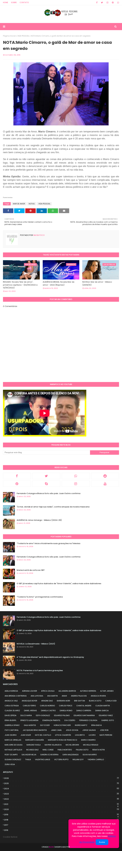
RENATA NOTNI (98, 749)
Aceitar (102, 842)
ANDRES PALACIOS (79, 696)
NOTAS (32, 203)
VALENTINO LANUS (42, 759)
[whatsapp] (117, 2)
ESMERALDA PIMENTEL (51, 720)
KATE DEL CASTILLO (43, 735)
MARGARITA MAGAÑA (34, 740)
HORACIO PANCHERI (62, 725)
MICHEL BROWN (72, 745)
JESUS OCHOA (72, 730)
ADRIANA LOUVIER (29, 691)
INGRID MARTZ (81, 725)
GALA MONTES (30, 725)
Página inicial (9, 36)
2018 (61, 819)
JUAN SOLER (26, 735)
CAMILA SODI (110, 700)
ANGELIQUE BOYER (29, 700)
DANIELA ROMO (66, 710)
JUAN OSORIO (11, 735)
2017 (61, 825)
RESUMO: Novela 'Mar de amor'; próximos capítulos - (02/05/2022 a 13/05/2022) (20, 285)
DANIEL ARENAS (30, 710)
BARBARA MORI (63, 700)
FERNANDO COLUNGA (88, 720)
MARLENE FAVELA (33, 745)
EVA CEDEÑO (69, 720)
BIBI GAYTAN (79, 700)
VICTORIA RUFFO (61, 759)
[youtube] (105, 484)
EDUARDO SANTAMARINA (84, 715)
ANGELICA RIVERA (98, 696)
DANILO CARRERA (83, 710)
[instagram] (107, 2)
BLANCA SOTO (95, 700)
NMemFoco (75, 847)
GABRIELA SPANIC (12, 725)
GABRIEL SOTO (107, 720)
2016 (61, 830)
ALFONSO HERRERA (88, 691)
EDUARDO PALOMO (62, 715)
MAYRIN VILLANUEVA (53, 745)
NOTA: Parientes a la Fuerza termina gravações (40, 670)
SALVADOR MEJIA (29, 754)
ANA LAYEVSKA (37, 696)
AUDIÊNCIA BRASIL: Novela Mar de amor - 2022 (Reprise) (58, 283)
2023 (61, 793)
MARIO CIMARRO (88, 740)
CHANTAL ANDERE (83, 705)
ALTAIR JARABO (107, 691)
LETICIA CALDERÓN (63, 735)
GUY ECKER (45, 725)
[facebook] (96, 2)
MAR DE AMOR (19, 203)
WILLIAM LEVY (78, 759)
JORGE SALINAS (89, 730)
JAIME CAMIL (56, 730)
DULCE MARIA (26, 715)
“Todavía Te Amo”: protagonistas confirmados (40, 596)
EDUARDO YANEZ (106, 715)
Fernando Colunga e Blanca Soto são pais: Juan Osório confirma (48, 493)
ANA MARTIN (52, 696)
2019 (61, 814)
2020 (61, 809)
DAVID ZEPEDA (10, 715)
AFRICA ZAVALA (47, 691)
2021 (61, 804)
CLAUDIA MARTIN (102, 705)
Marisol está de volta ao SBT (31, 570)
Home (5, 2)
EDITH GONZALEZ (43, 715)
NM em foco (39, 235)
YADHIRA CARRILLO (96, 759)
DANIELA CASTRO (48, 710)
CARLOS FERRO (29, 705)
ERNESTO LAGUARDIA (29, 720)
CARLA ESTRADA (12, 705)
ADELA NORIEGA (11, 691)
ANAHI (64, 696)
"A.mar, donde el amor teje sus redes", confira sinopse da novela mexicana (53, 506)
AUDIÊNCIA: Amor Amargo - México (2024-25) (39, 520)
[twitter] (102, 2)
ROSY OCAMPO (11, 754)
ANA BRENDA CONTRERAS (16, 696)
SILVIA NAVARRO (90, 754)
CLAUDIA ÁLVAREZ (12, 710)
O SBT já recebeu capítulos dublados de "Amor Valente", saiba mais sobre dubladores (59, 583)
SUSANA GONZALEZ (13, 759)
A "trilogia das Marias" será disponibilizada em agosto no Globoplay (50, 657)
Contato (24, 2)
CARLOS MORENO (47, 705)
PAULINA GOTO (82, 749)
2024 (61, 788)
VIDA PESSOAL (23, 36)
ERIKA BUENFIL (10, 720)
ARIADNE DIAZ (47, 700)
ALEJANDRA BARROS (67, 691)
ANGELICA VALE (11, 700)
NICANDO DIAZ (32, 749)
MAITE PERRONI (106, 735)
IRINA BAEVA (96, 725)
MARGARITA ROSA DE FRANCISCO (62, 740)
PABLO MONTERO (65, 749)
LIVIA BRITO (80, 735)
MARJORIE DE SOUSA (13, 745)
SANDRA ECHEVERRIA (49, 754)
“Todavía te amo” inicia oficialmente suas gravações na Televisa (48, 543)
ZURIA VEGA (10, 764)
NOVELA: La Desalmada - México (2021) (36, 643)
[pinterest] (113, 2)
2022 (61, 799)
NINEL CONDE (48, 749)
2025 (61, 783)
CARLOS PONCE (65, 705)
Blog (51, 847)
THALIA (28, 759)
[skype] (46, 484)
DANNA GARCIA (102, 710)
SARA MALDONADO (70, 754)
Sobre (14, 2)
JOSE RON (104, 730)
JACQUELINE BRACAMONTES (35, 730)
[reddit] (105, 476)
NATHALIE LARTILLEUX (13, 749)
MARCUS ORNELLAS (13, 740)
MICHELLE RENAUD (90, 745)
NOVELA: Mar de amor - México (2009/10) (97, 283)
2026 (61, 778)
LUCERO (92, 735)
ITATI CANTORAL (12, 730)
